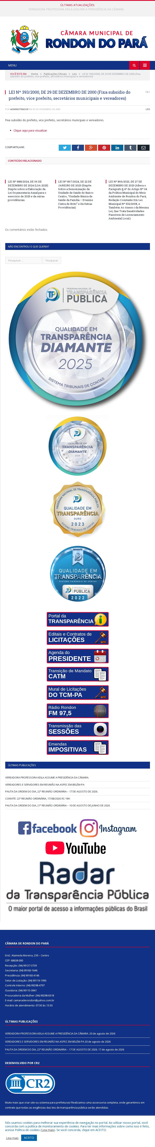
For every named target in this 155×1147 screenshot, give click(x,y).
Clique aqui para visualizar (30, 130)
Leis (148, 109)
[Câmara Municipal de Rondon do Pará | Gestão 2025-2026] (77, 39)
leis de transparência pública (69, 1107)
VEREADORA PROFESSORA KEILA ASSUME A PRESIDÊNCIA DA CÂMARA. (47, 777)
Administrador (19, 109)
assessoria (99, 1102)
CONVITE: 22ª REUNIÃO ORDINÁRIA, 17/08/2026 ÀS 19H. (37, 798)
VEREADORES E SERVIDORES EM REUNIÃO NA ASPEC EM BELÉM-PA (76, 9)
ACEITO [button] (29, 1138)
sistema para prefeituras (54, 1102)
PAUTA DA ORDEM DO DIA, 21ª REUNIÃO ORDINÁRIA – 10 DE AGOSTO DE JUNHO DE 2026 (57, 805)
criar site (29, 1102)
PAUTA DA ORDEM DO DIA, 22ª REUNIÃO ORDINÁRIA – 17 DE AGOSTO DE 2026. (51, 791)
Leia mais (48, 1130)
